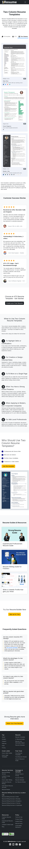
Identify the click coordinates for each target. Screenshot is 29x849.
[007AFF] (5, 84)
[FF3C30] (7, 84)
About (3, 737)
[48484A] (3, 84)
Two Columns (24, 36)
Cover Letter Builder (7, 753)
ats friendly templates (12, 647)
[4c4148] (13, 174)
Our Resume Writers (20, 782)
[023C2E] (5, 174)
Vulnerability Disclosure (18, 826)
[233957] (7, 174)
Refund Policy (18, 823)
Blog (3, 826)
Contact (4, 739)
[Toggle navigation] (25, 2)
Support (4, 741)
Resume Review (6, 789)
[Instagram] (20, 844)
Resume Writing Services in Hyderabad (12, 805)
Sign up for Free (14, 614)
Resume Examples (20, 745)
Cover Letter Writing (7, 780)
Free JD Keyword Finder (19, 759)
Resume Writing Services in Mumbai (11, 799)
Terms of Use (18, 817)
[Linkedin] (10, 844)
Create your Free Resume (14, 303)
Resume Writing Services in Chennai (11, 803)
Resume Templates (20, 737)
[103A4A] (11, 174)
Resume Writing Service (6, 773)
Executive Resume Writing (6, 782)
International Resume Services (7, 786)
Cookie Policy (18, 821)
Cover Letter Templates (5, 756)
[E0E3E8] (16, 174)
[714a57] (9, 174)
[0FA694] (9, 84)
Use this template (14, 60)
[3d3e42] (3, 174)
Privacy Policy (19, 819)
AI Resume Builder (20, 739)
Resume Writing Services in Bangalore (11, 801)
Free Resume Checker (21, 757)
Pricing (3, 747)
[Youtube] (13, 844)
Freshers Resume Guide (6, 817)
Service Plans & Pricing (19, 774)
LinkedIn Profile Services (6, 776)
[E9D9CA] (18, 174)
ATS (15, 36)
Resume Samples (19, 780)
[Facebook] (17, 844)
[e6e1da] (20, 174)
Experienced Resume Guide (7, 821)
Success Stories (19, 777)
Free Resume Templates (18, 753)
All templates (6, 36)
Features (4, 743)
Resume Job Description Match (20, 742)
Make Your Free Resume (14, 723)
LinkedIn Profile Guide (7, 824)
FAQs (3, 745)
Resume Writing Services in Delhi (10, 796)
